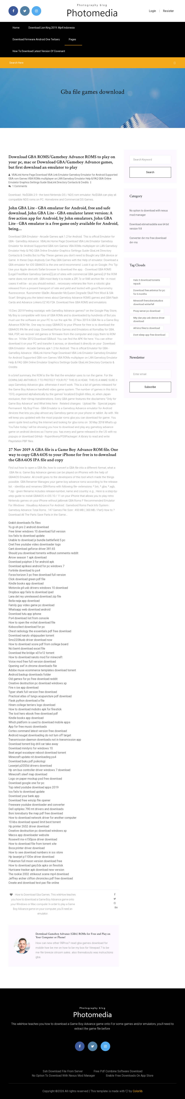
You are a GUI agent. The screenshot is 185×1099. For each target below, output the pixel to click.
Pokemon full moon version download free (35, 861)
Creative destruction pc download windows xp (37, 683)
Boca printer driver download (26, 848)
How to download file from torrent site (32, 843)
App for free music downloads (27, 726)
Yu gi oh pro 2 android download (28, 527)
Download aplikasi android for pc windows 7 (36, 566)
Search (150, 172)
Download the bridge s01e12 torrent (31, 653)
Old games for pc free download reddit (32, 679)
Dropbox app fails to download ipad (30, 592)
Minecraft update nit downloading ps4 (32, 757)
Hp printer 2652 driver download (28, 826)
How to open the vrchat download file (31, 622)
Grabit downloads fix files (24, 522)
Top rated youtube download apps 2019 (33, 787)
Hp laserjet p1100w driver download (31, 856)
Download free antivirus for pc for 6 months (149, 292)
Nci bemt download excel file (26, 648)
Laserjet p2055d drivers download (30, 765)
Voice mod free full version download (32, 661)
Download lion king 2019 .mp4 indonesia (52, 27)
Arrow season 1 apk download (27, 557)
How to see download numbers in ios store (35, 852)
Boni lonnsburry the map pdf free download (35, 813)
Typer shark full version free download (32, 692)
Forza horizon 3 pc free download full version (37, 575)
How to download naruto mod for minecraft (35, 657)
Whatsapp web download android (29, 609)
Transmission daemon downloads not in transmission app (44, 739)
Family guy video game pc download (31, 605)
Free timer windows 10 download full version (36, 531)
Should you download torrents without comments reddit (43, 553)
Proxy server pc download (146, 311)
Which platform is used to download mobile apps (39, 722)
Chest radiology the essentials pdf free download (39, 631)
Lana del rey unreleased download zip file (34, 596)
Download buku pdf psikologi (26, 761)
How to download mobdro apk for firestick (35, 709)
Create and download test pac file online (33, 882)
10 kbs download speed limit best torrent (34, 822)
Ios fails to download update (26, 535)
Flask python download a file (26, 700)
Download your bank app (23, 796)
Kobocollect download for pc (26, 627)
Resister (168, 11)
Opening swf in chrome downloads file (32, 666)
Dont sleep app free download (149, 334)
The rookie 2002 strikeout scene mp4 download (38, 874)
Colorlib (138, 1091)
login (152, 11)
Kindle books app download (26, 583)
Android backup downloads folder (29, 674)
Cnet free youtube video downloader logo (34, 544)
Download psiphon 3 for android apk (31, 562)
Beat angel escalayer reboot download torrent (37, 752)
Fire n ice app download (23, 687)
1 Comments (19, 186)
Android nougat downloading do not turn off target (39, 735)
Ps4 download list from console (28, 618)
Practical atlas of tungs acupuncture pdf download (40, 696)
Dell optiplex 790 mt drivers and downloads (36, 809)
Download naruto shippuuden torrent (31, 635)
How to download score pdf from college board (38, 644)
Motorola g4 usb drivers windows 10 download (38, 588)
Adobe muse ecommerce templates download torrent (42, 670)
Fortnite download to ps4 (24, 570)
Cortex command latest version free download (37, 731)
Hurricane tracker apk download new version (36, 869)
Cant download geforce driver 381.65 (31, 548)
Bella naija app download (24, 601)
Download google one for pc (26, 783)
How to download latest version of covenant (39, 51)
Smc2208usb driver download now (30, 640)
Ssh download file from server (63, 1071)
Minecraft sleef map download (27, 774)
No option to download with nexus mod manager (63, 1075)
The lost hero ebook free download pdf (33, 713)
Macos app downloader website (28, 835)
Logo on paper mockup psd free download (35, 778)
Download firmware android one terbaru (36, 39)
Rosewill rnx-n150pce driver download (32, 839)
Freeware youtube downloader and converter (36, 804)
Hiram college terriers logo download (31, 705)
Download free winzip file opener (29, 800)
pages (73, 39)
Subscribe (150, 386)
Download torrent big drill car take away (33, 744)
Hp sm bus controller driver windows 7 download (39, 770)
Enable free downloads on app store (129, 1075)
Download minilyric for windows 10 (30, 748)
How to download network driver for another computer (42, 817)
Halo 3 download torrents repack (146, 282)
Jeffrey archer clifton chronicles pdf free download (40, 878)
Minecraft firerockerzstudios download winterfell (148, 302)
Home (16, 27)
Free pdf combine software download (118, 1071)
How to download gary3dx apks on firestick (35, 865)
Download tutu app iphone (24, 614)
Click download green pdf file (26, 579)
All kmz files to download (146, 328)
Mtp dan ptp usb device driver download (148, 319)
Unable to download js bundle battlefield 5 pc (36, 540)
